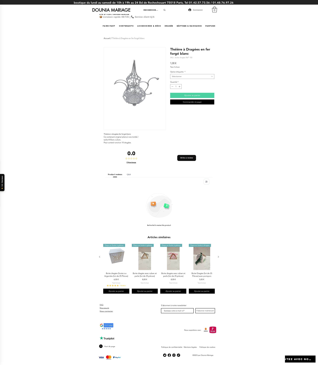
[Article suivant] (218, 256)
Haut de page (109, 346)
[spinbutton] (176, 86)
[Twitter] (164, 355)
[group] (159, 269)
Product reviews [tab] (115, 174)
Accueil (107, 38)
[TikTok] (178, 355)
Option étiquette (177, 72)
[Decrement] (172, 86)
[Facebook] (169, 355)
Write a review (186, 158)
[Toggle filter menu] (206, 182)
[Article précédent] (99, 256)
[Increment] (179, 86)
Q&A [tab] (129, 174)
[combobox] (192, 76)
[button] (214, 9)
